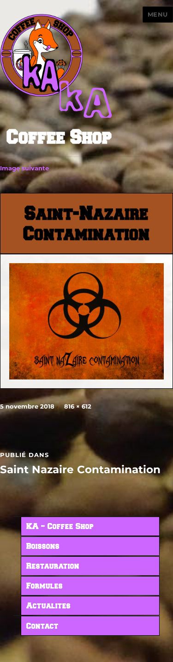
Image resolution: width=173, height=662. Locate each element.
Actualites (48, 606)
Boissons (43, 546)
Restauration (52, 566)
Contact (42, 626)
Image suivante (24, 168)
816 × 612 (77, 406)
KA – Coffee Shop (60, 526)
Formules (44, 586)
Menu (158, 14)
